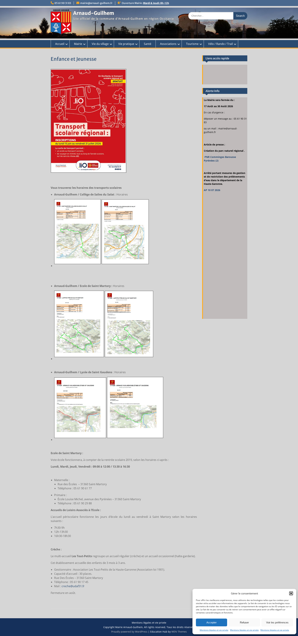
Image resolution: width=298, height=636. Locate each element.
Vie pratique (126, 44)
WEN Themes (179, 631)
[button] (291, 593)
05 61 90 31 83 (62, 3)
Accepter (211, 622)
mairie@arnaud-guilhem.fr (96, 3)
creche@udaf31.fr (73, 586)
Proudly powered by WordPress (129, 631)
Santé (147, 44)
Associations (168, 44)
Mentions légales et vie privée (214, 630)
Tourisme (192, 44)
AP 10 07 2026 (212, 190)
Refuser (244, 622)
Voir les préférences (277, 622)
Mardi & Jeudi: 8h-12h (156, 3)
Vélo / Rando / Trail (220, 44)
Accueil (59, 44)
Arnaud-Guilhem (93, 13)
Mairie (78, 44)
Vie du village (100, 44)
